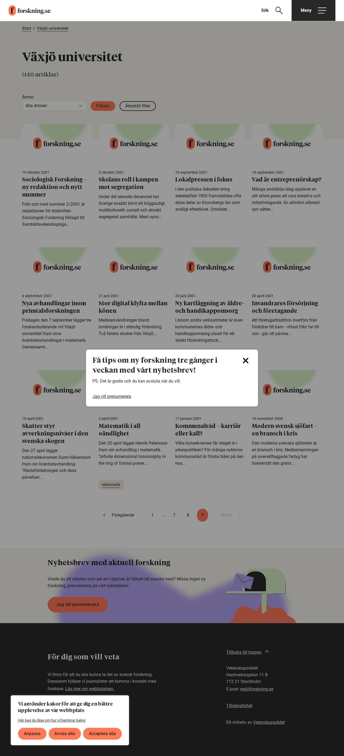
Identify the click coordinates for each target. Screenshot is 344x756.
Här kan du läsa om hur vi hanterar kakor (52, 720)
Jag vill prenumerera (111, 396)
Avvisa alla (64, 733)
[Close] (246, 360)
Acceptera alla (102, 733)
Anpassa (32, 733)
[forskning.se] (25, 10)
